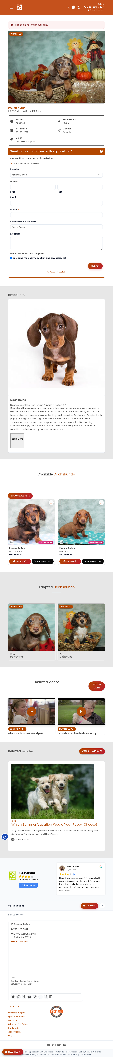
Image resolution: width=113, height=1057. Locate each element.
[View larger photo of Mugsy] (101, 502)
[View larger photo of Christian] (51, 502)
